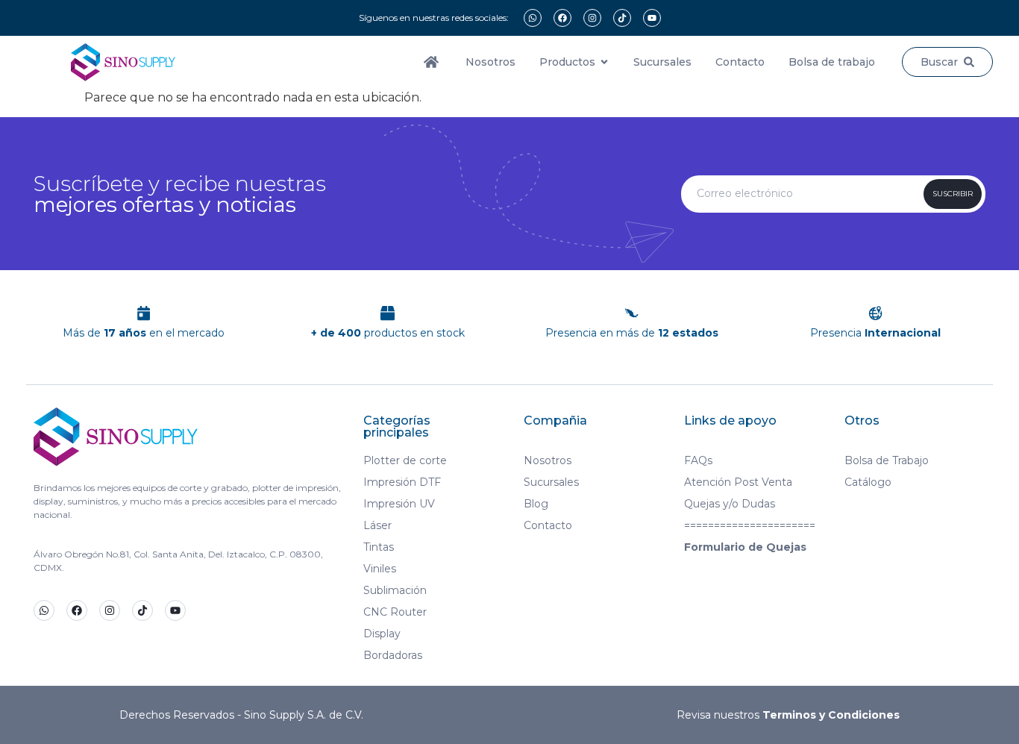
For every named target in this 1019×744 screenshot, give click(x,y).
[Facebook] (562, 18)
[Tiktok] (622, 18)
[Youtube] (652, 18)
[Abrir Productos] (604, 62)
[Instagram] (592, 18)
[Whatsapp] (533, 18)
